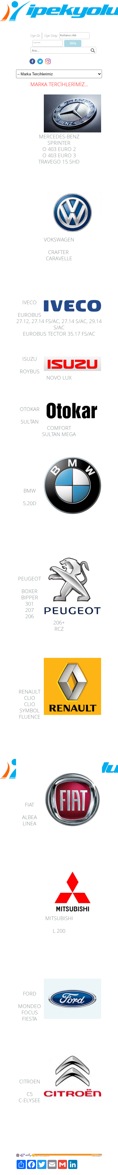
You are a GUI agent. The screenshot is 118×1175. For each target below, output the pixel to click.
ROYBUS (30, 371)
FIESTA (29, 1018)
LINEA (29, 823)
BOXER (29, 591)
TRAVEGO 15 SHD (59, 161)
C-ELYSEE (29, 1100)
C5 (30, 1094)
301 (29, 603)
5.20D (29, 503)
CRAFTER (58, 252)
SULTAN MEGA (59, 434)
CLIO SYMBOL (29, 707)
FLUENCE (29, 716)
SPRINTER (59, 142)
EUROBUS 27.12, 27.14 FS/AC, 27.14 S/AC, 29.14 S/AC (59, 321)
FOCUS (29, 1012)
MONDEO (29, 1006)
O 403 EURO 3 (59, 155)
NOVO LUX (59, 377)
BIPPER (29, 597)
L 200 (59, 930)
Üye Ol (35, 35)
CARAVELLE (59, 258)
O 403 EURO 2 (59, 149)
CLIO (29, 697)
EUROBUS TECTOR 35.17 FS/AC (59, 333)
